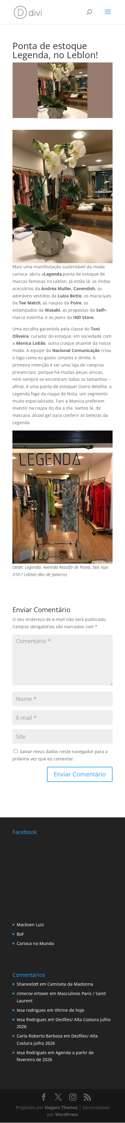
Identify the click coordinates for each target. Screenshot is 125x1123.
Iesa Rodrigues (32, 1019)
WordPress (66, 1114)
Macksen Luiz (30, 924)
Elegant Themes (61, 1107)
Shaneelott (28, 984)
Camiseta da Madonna (70, 984)
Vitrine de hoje (69, 1010)
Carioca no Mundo (35, 943)
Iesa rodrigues (31, 1010)
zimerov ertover (33, 993)
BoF (20, 934)
